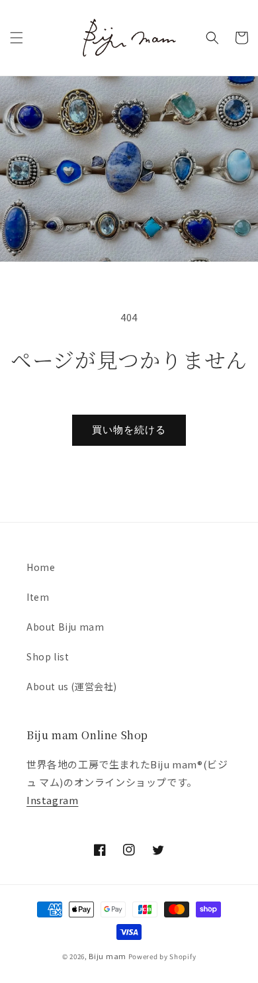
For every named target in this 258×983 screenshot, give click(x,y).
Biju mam (107, 956)
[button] (16, 37)
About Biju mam (65, 626)
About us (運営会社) (71, 686)
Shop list (47, 656)
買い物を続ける (129, 429)
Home (40, 567)
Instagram (52, 800)
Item (37, 596)
